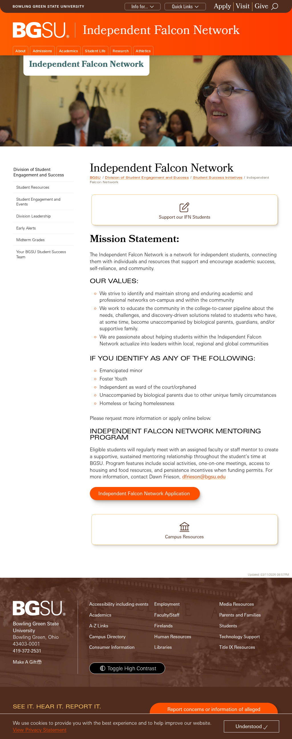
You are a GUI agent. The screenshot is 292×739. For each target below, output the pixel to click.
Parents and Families (240, 615)
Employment (167, 604)
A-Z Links (98, 626)
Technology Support (239, 636)
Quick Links (182, 6)
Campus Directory (107, 636)
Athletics (143, 51)
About (20, 51)
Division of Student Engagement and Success (146, 178)
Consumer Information (112, 647)
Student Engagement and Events (38, 202)
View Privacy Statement (39, 730)
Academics (68, 51)
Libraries (163, 647)
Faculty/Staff (166, 615)
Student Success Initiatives (217, 178)
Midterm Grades (30, 239)
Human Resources (172, 636)
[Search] (275, 6)
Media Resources (236, 604)
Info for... (139, 6)
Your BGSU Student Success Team (41, 254)
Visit (243, 6)
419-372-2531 (27, 651)
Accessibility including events (119, 604)
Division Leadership (33, 216)
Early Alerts (26, 227)
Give (261, 6)
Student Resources (32, 187)
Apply (222, 6)
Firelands (163, 626)
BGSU (95, 178)
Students (228, 626)
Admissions (42, 51)
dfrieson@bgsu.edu (204, 477)
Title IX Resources (237, 647)
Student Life (95, 51)
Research (121, 51)
